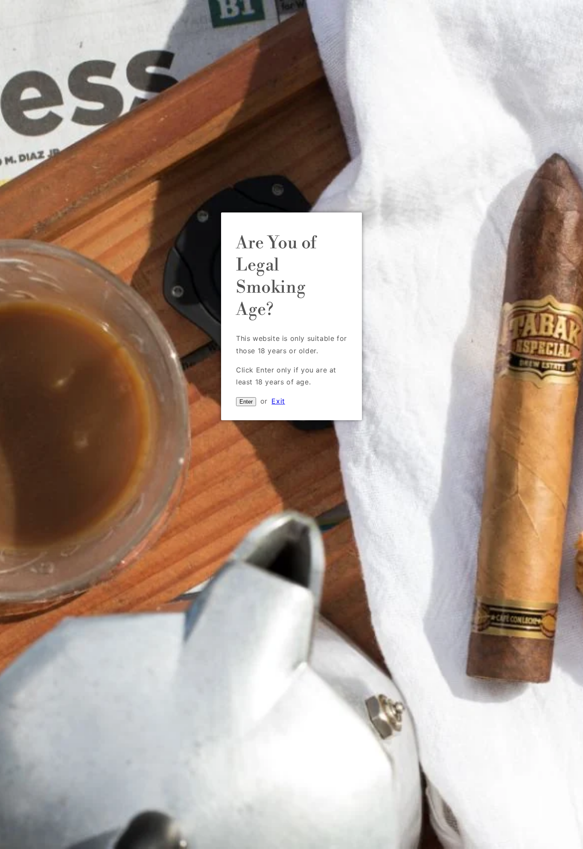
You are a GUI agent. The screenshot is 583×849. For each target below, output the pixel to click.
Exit (278, 401)
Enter (246, 401)
